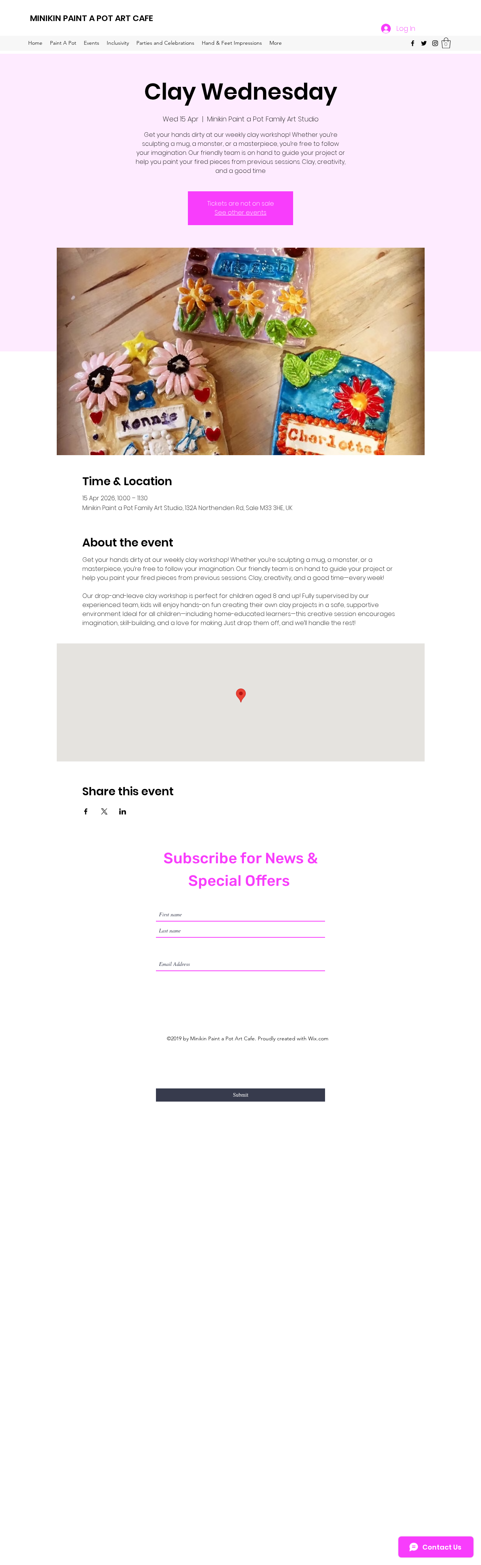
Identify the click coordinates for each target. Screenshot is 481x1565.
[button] (446, 43)
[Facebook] (412, 43)
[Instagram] (435, 43)
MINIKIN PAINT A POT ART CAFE (91, 18)
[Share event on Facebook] (85, 811)
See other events (240, 212)
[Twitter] (424, 43)
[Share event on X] (104, 811)
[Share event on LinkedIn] (122, 811)
